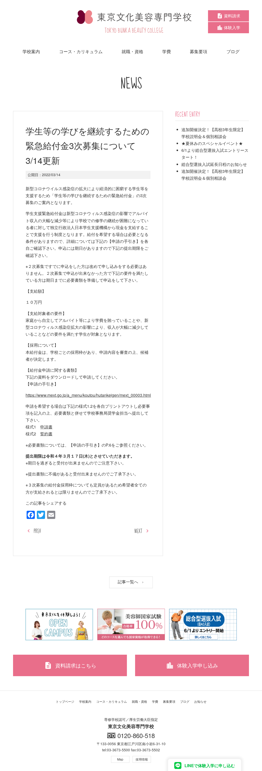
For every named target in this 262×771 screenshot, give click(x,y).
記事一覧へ (128, 582)
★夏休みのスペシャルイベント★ (212, 143)
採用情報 (142, 759)
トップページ (65, 701)
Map (120, 759)
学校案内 (85, 701)
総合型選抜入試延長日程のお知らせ (214, 164)
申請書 (46, 427)
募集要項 (169, 701)
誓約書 (46, 434)
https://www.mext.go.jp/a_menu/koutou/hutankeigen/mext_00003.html (88, 395)
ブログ (184, 701)
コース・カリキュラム (111, 701)
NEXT (138, 531)
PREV (37, 531)
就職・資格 (139, 701)
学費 (155, 701)
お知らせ (200, 701)
